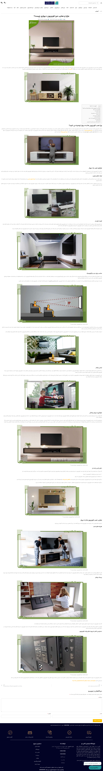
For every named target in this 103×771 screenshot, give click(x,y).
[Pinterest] (84, 764)
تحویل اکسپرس (88, 737)
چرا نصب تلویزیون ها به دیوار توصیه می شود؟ (91, 108)
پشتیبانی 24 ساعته (49, 737)
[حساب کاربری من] (101, 3)
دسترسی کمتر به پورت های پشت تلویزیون (93, 122)
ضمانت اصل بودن (69, 737)
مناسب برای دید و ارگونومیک (95, 113)
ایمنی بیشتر (98, 114)
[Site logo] (51, 3)
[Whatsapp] (88, 764)
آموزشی (97, 11)
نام (101, 713)
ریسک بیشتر (98, 120)
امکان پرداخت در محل (29, 737)
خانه (101, 11)
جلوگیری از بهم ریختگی (96, 115)
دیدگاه (100, 697)
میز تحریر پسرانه (64, 132)
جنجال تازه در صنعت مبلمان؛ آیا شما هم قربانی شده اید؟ (84, 680)
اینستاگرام (63, 757)
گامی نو (70, 69)
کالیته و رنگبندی (37, 761)
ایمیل (49, 713)
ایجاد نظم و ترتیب (97, 110)
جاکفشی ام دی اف (66, 479)
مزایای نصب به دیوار (96, 109)
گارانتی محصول (9, 737)
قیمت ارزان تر (98, 112)
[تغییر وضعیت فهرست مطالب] (98, 106)
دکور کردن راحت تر (97, 117)
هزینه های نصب (97, 119)
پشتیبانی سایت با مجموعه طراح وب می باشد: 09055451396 (51, 770)
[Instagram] (92, 764)
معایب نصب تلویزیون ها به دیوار (94, 118)
